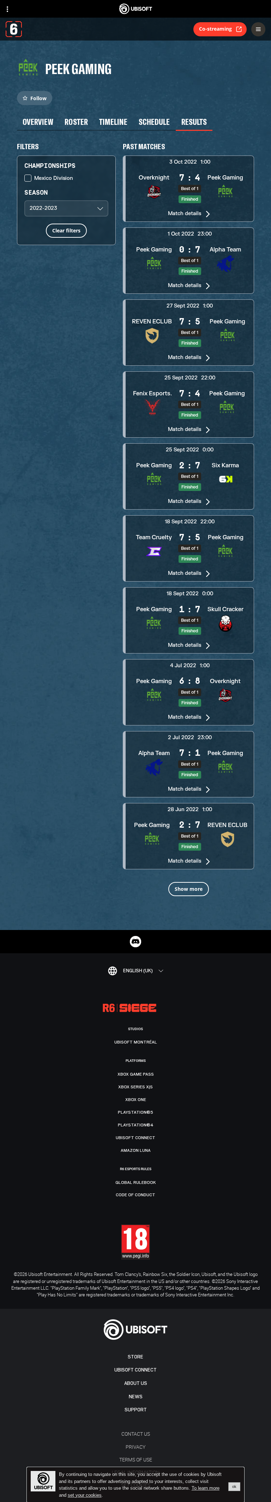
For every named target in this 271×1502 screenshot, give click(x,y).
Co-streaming (215, 28)
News (136, 1396)
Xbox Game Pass (136, 1074)
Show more (189, 889)
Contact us (135, 1433)
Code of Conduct (135, 1194)
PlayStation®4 (135, 1125)
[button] (188, 189)
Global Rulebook (135, 1182)
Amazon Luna (136, 1150)
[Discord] (135, 942)
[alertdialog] (135, 1484)
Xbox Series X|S (135, 1086)
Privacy (135, 1446)
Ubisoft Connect (135, 1370)
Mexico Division (53, 178)
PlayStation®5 (135, 1112)
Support (136, 1409)
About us (135, 1383)
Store (135, 1357)
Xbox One (135, 1099)
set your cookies (85, 1495)
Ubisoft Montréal (135, 1042)
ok (234, 1486)
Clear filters (66, 230)
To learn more (205, 1488)
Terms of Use (135, 1459)
